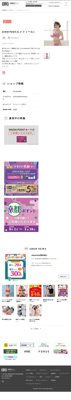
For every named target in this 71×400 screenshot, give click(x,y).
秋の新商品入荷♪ (7, 319)
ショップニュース (63, 373)
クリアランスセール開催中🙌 (21, 300)
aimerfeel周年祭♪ (39, 255)
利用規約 (53, 380)
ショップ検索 (29, 373)
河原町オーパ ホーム (7, 10)
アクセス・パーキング (41, 373)
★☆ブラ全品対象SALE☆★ (34, 320)
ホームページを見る (19, 104)
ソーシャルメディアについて (33, 383)
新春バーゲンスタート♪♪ (34, 300)
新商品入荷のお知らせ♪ (48, 300)
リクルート (48, 377)
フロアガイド (43, 370)
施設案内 (53, 373)
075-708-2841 (17, 91)
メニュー (66, 5)
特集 (41, 377)
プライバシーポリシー (41, 380)
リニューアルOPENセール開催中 (7, 300)
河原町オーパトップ (31, 370)
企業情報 (57, 377)
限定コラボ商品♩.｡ (20, 320)
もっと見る (34, 328)
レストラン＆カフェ (55, 370)
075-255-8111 (7, 378)
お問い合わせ (29, 380)
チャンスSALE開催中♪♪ (61, 300)
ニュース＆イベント (31, 377)
